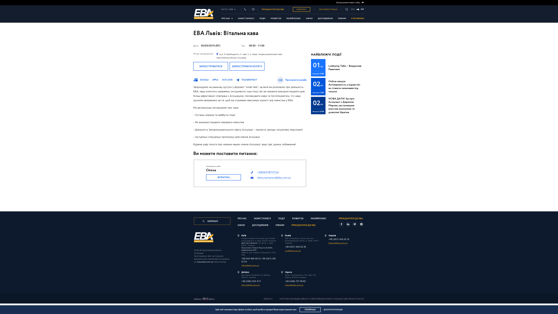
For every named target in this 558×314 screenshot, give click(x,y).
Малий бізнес (293, 18)
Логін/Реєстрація (328, 9)
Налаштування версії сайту (348, 2)
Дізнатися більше (333, 310)
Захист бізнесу (246, 18)
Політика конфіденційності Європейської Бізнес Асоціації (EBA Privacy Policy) (322, 299)
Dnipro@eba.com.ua (250, 285)
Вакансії (268, 299)
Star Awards (357, 18)
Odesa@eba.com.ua (294, 285)
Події (262, 18)
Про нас (225, 18)
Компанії (301, 9)
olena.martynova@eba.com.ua (274, 177)
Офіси (309, 18)
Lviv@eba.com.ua (293, 251)
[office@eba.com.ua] (253, 9)
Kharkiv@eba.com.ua (338, 243)
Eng (353, 9)
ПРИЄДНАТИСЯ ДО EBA (273, 9)
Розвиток (276, 18)
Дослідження (325, 18)
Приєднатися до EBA (303, 225)
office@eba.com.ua (250, 265)
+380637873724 (268, 172)
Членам (342, 18)
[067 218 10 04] (245, 9)
